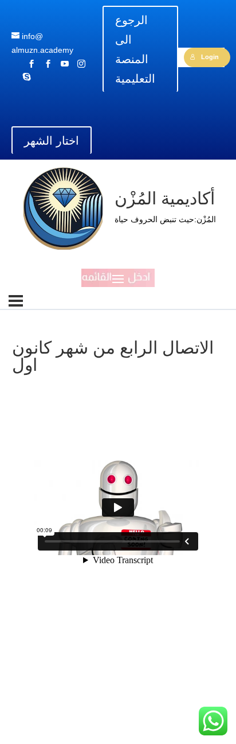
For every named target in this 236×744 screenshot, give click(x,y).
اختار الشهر (51, 140)
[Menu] (16, 301)
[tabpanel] (118, 539)
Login (210, 56)
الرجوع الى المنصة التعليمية (135, 49)
